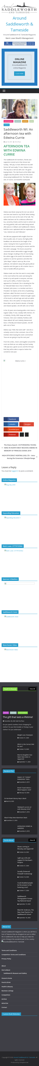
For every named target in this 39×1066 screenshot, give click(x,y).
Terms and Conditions (9, 950)
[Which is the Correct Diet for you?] (9, 747)
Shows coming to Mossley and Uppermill (25, 848)
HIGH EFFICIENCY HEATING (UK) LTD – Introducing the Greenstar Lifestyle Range (18, 456)
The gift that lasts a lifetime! (18, 717)
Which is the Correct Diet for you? (25, 745)
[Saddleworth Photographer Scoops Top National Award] (9, 900)
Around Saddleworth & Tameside (19, 24)
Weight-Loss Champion (25, 735)
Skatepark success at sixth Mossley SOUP (24, 808)
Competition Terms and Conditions (14, 955)
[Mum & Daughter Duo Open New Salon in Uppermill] (9, 758)
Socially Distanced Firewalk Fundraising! (24, 872)
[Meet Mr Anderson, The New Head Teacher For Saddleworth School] (9, 914)
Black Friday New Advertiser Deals (15, 818)
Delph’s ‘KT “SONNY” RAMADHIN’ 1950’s (24, 778)
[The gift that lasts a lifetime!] (19, 701)
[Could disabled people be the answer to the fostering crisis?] (9, 886)
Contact (4, 1007)
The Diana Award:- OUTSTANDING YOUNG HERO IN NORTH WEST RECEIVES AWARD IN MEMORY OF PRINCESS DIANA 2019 (20, 448)
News (31, 121)
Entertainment (8, 121)
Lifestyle (25, 121)
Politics (6, 125)
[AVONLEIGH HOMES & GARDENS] (9, 828)
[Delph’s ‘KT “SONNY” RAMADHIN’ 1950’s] (9, 779)
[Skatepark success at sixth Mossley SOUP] (9, 809)
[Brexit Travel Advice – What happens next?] (9, 790)
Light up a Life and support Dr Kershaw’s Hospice (24, 860)
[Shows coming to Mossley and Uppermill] (9, 849)
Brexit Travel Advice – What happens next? (24, 789)
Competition (6, 995)
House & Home (7, 978)
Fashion (6, 712)
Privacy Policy (6, 959)
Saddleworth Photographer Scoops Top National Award (24, 898)
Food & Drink (6, 982)
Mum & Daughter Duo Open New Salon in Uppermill (24, 757)
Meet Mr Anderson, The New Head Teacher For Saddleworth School (25, 912)
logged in (14, 471)
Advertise (5, 1003)
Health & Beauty (22, 712)
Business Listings (7, 991)
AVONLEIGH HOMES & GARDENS (24, 827)
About (4, 966)
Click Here (19, 74)
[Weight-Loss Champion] (9, 736)
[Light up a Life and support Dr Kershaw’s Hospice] (9, 862)
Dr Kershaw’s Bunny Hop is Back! (15, 798)
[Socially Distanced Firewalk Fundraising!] (9, 874)
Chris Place (18, 142)
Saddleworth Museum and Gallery (15, 973)
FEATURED (17, 121)
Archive (4, 999)
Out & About (6, 970)
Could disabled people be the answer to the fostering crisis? (25, 885)
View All (32, 689)
